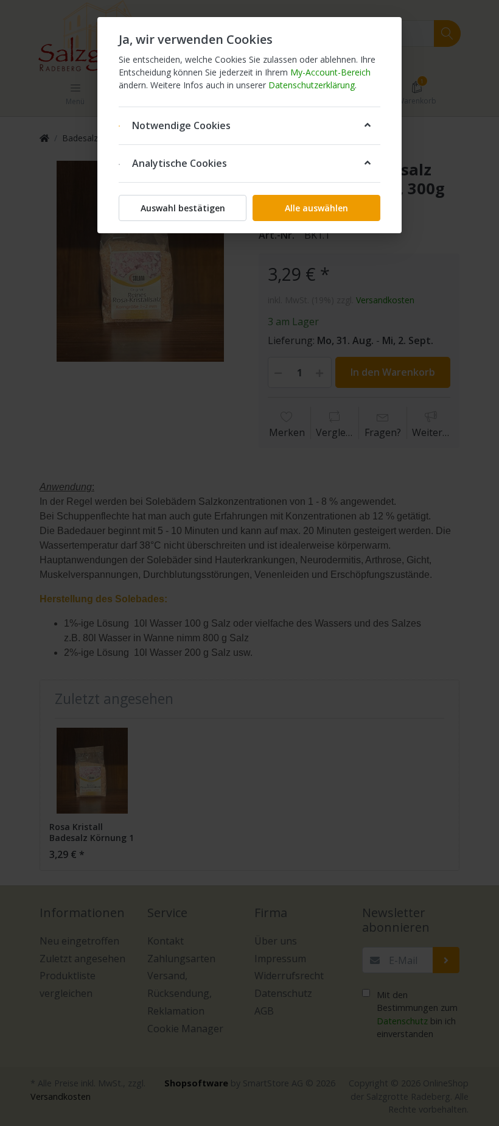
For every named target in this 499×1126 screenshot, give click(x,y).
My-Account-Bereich (330, 72)
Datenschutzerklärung (311, 85)
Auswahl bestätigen (183, 208)
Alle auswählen (316, 208)
